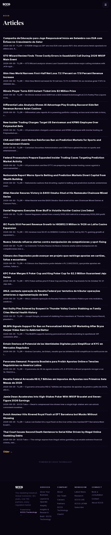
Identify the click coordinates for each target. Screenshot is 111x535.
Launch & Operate (44, 500)
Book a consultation (97, 493)
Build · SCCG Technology (45, 517)
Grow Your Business (45, 493)
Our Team (61, 496)
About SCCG (97, 502)
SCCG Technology (62, 508)
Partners (61, 503)
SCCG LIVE (79, 499)
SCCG (6, 16)
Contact (95, 499)
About (60, 492)
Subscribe (79, 507)
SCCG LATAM (81, 503)
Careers (61, 499)
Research (79, 496)
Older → (7, 451)
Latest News (80, 492)
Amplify (43, 505)
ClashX (60, 514)
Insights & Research (44, 511)
